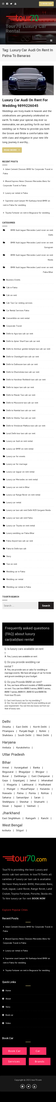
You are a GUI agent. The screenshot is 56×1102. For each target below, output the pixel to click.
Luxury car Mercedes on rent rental (22, 479)
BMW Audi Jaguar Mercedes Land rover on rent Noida (32, 257)
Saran (37, 797)
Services (14, 1061)
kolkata (6, 830)
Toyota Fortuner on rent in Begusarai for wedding (27, 212)
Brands (40, 1061)
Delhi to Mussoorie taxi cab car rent (22, 402)
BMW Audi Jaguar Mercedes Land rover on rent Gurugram (32, 245)
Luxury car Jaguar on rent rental (20, 471)
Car (38, 1051)
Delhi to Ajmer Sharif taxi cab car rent (23, 341)
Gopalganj (19, 780)
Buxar (5, 776)
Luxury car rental (13, 502)
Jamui (33, 780)
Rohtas (45, 793)
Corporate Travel (14, 326)
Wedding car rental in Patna (18, 587)
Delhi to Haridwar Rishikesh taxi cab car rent (26, 379)
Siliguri (20, 830)
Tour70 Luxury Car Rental (26, 29)
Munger (11, 789)
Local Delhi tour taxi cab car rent (20, 433)
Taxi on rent (11, 564)
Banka (36, 767)
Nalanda (45, 789)
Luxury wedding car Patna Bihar (20, 533)
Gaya (5, 780)
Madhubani (45, 784)
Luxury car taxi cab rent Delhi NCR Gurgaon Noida (28, 510)
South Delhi (24, 735)
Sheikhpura (8, 801)
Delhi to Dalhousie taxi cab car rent (22, 364)
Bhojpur (40, 771)
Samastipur (22, 797)
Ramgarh (31, 818)
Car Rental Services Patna (17, 310)
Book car (47, 4)
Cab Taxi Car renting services (19, 303)
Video (8, 1023)
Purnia (32, 793)
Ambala (6, 747)
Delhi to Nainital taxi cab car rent (20, 410)
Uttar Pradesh (13, 754)
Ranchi (44, 818)
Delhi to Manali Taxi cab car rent (20, 395)
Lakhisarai (27, 784)
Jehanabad (47, 780)
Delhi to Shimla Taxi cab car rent (20, 418)
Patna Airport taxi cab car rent (19, 541)
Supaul (18, 806)
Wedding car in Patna (15, 571)
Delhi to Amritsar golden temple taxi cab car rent (28, 349)
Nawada (7, 793)
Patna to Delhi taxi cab (16, 548)
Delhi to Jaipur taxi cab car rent (20, 387)
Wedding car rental (14, 579)
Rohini (42, 731)
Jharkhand (11, 813)
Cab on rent (11, 295)
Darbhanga (20, 776)
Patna (20, 793)
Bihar (6, 762)
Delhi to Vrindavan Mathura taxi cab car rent (25, 425)
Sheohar (24, 801)
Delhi (6, 721)
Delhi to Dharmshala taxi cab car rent (22, 372)
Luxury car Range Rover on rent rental (23, 494)
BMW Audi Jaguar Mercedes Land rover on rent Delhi (32, 232)
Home (8, 990)
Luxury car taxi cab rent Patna (19, 518)
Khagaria (12, 784)
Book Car (14, 1051)
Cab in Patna (11, 287)
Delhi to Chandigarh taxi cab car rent (22, 356)
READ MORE (10, 150)
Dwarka (6, 726)
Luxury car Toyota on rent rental (20, 525)
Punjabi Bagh (26, 731)
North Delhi (40, 726)
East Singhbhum (11, 818)
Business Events (13, 279)
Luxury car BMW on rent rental (19, 448)
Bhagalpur (24, 771)
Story (8, 556)
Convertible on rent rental (18, 318)
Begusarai (7, 771)
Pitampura (8, 731)
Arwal (5, 767)
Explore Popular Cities (15, 909)
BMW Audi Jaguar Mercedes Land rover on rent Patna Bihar (32, 269)
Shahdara (7, 735)
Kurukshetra (23, 747)
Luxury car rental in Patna (16, 193)
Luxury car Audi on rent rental (19, 441)
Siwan (5, 806)
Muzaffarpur (28, 789)
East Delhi (22, 726)
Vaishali (31, 806)
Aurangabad (21, 767)
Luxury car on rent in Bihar (18, 487)
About (8, 998)
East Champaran (41, 776)
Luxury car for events (15, 456)
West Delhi (42, 735)
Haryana (9, 742)
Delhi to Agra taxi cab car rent (19, 333)
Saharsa (6, 797)
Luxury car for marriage (16, 464)
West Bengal (12, 825)
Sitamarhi (39, 801)
